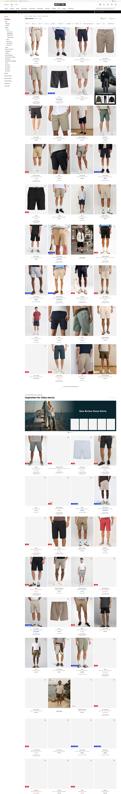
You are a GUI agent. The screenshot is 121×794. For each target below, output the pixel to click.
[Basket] (116, 4)
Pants (35, 16)
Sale (33, 23)
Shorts (39, 16)
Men (12, 4)
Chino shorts (45, 16)
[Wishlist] (112, 4)
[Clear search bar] (115, 8)
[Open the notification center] (108, 4)
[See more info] (36, 63)
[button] (104, 18)
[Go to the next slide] (115, 397)
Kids (16, 4)
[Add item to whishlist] (45, 29)
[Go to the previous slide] (107, 397)
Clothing (30, 16)
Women (6, 4)
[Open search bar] (97, 8)
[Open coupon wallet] (100, 4)
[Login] (104, 4)
